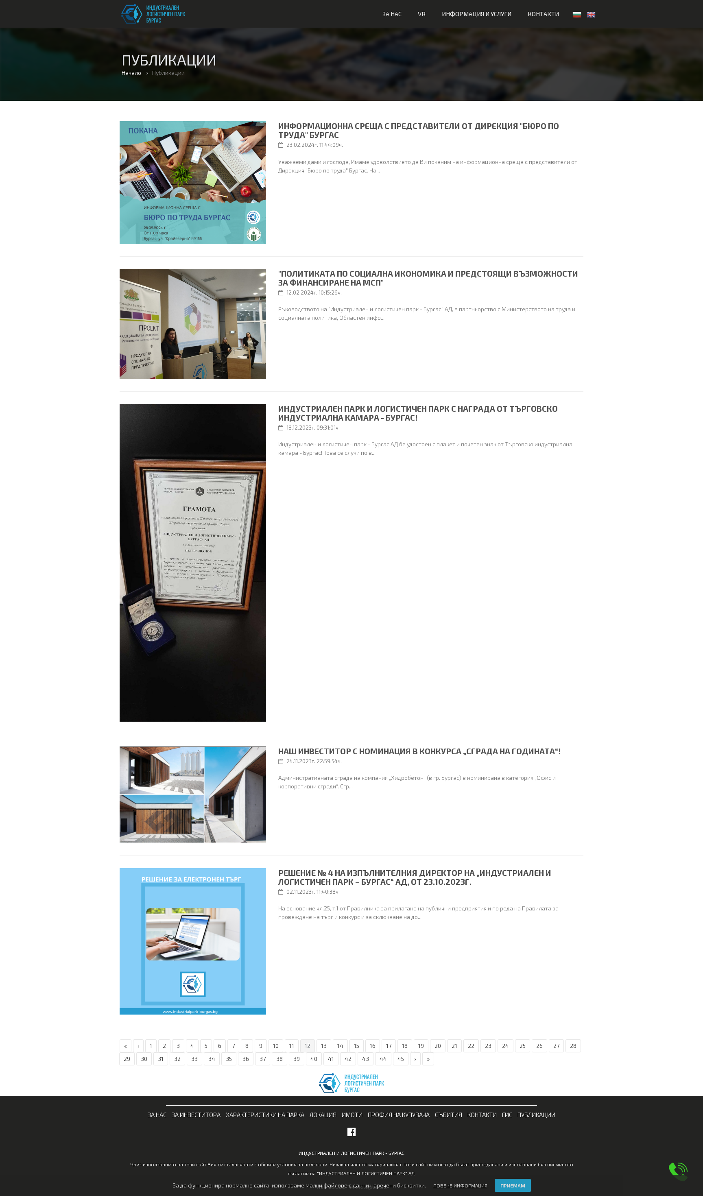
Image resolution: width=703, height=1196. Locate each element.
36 (245, 1058)
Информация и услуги (476, 13)
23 (488, 1045)
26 (539, 1045)
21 (454, 1045)
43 (365, 1058)
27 (556, 1045)
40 (313, 1058)
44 (383, 1058)
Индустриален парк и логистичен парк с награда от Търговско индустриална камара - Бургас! (418, 413)
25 (523, 1045)
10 (276, 1045)
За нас (392, 13)
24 (505, 1045)
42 (348, 1058)
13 (324, 1045)
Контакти (543, 13)
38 (279, 1058)
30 (144, 1058)
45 (400, 1058)
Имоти (352, 1114)
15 (356, 1045)
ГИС (507, 1114)
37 (263, 1058)
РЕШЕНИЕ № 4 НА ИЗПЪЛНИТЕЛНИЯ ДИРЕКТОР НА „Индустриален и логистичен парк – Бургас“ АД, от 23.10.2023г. (414, 877)
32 (177, 1058)
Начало (131, 72)
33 (194, 1058)
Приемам (512, 1185)
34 (211, 1058)
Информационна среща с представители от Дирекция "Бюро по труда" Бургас (418, 130)
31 (161, 1058)
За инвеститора (196, 1114)
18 (405, 1045)
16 (373, 1045)
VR (422, 13)
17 (388, 1045)
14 (340, 1045)
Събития (448, 1114)
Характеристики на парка (265, 1114)
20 (437, 1045)
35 (229, 1058)
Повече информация (460, 1185)
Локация (323, 1114)
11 (291, 1045)
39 (296, 1058)
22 (471, 1045)
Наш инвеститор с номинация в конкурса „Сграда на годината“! (419, 751)
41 (331, 1058)
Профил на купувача (399, 1114)
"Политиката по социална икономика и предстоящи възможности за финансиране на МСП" (428, 277)
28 (573, 1045)
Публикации (536, 1114)
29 (127, 1058)
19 (421, 1045)
